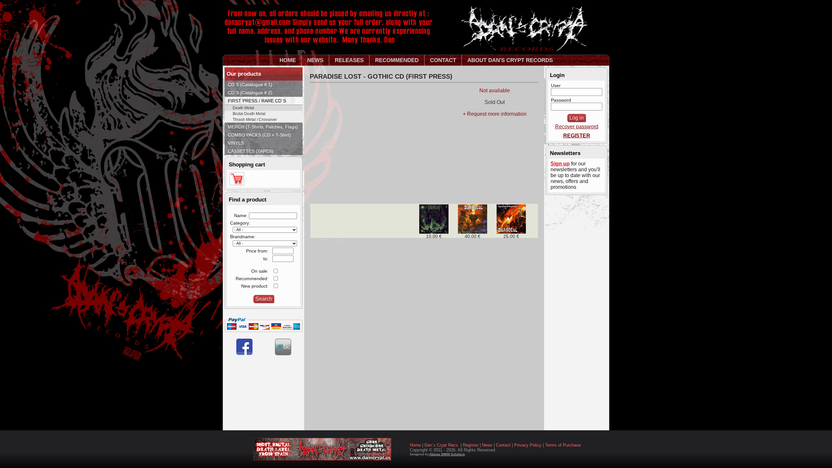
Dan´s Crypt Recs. (441, 445)
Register (470, 445)
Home (415, 445)
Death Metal (243, 108)
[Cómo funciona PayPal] (264, 330)
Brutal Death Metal (249, 113)
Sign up (560, 163)
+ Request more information (494, 114)
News (487, 445)
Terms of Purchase (563, 445)
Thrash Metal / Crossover (255, 119)
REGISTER (576, 135)
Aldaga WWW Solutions (447, 454)
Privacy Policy (527, 445)
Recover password (576, 126)
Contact (503, 445)
